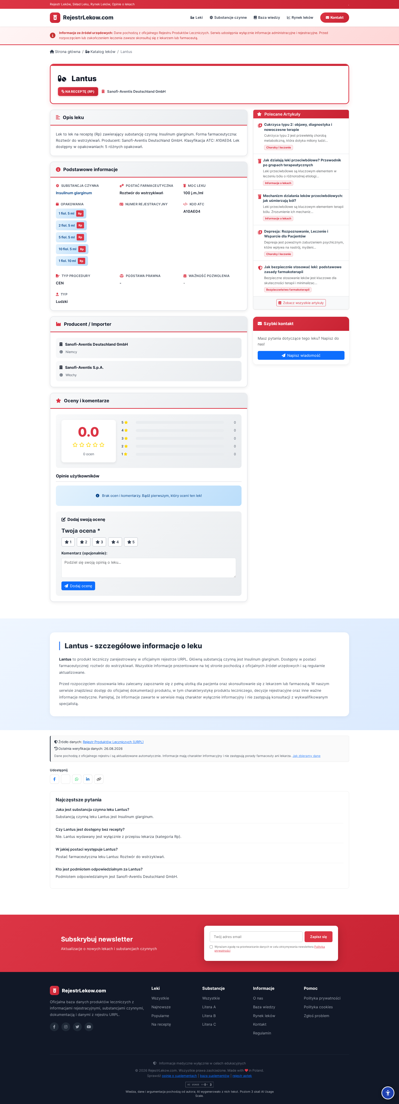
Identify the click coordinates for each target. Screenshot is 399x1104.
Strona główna (67, 51)
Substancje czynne (230, 17)
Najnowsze (161, 1007)
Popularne (160, 1015)
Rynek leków (302, 17)
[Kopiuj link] (98, 779)
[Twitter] (77, 1026)
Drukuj (287, 84)
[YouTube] (89, 1026)
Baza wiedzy (269, 17)
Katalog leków (103, 51)
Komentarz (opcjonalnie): (84, 553)
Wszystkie (160, 998)
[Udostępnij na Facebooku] (54, 779)
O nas (258, 998)
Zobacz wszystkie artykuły (303, 303)
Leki (199, 17)
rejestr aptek (242, 1076)
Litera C (209, 1024)
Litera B (209, 1015)
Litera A (209, 1007)
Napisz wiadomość (303, 355)
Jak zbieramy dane (306, 756)
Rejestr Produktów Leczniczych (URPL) (113, 742)
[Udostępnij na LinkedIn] (87, 779)
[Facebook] (54, 1026)
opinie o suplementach (179, 1076)
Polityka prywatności (322, 998)
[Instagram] (65, 1026)
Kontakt (337, 17)
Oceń (263, 84)
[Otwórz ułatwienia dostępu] (387, 1092)
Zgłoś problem (316, 1015)
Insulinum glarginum (74, 193)
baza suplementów (215, 1076)
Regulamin (262, 1033)
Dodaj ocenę (81, 586)
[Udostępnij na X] (65, 779)
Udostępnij (314, 84)
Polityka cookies (318, 1007)
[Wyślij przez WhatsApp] (76, 779)
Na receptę (161, 1024)
